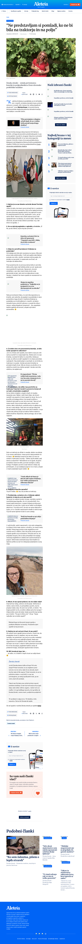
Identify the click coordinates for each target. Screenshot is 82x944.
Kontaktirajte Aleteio (53, 938)
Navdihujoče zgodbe (16, 11)
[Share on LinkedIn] (33, 94)
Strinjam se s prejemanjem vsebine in (17, 760)
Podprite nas (74, 4)
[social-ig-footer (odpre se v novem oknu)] (45, 934)
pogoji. (11, 760)
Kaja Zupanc (23, 34)
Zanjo (7, 17)
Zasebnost (62, 938)
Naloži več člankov (60, 124)
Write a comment (24, 817)
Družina (70, 11)
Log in (29, 811)
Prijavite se (12, 764)
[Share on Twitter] (36, 94)
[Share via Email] (39, 94)
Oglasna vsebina (61, 11)
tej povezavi (19, 627)
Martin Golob (45, 11)
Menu (4, 11)
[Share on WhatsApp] (42, 94)
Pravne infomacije (42, 938)
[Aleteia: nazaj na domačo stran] (41, 3)
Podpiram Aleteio (15, 792)
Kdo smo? (34, 938)
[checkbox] (8, 759)
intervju (64, 838)
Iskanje (25, 4)
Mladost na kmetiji (21, 624)
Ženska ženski (11, 723)
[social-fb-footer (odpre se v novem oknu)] (39, 934)
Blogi (53, 11)
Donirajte (28, 938)
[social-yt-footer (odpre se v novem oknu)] (36, 934)
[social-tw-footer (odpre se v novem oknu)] (42, 934)
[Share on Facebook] (30, 94)
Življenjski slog (35, 11)
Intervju (26, 11)
